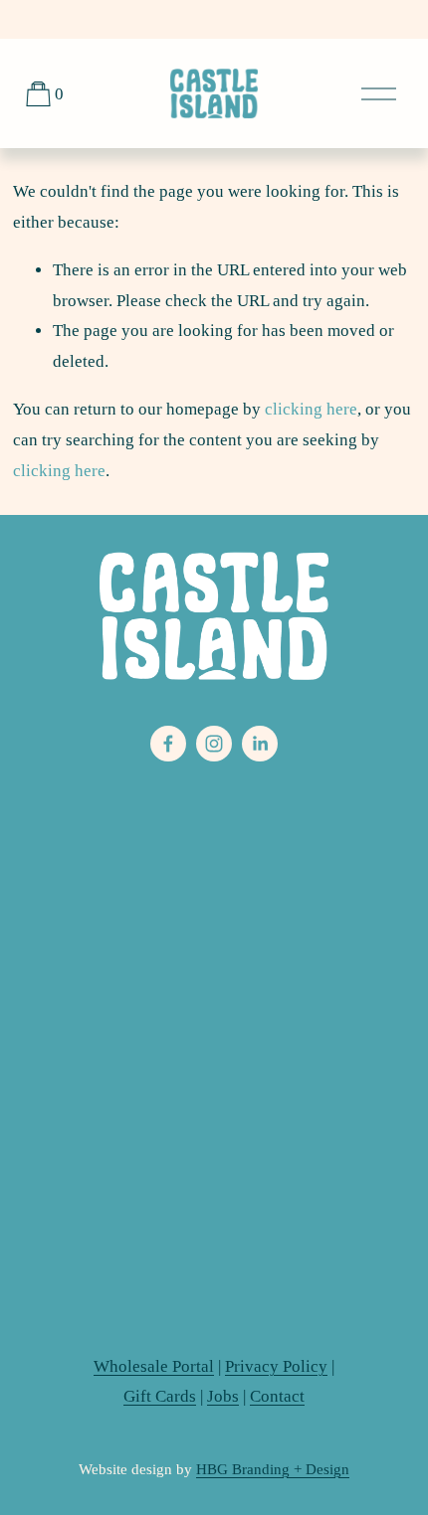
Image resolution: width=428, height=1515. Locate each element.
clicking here (311, 409)
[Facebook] (168, 743)
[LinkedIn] (260, 743)
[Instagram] (214, 743)
